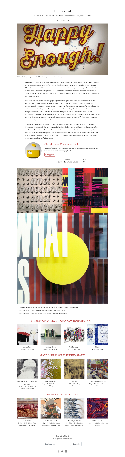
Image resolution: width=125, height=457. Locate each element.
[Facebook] (58, 451)
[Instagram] (66, 451)
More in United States (62, 394)
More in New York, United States (62, 355)
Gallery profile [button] (49, 155)
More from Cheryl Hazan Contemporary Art (62, 320)
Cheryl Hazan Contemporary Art (62, 144)
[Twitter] (62, 451)
